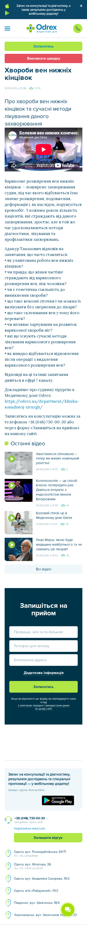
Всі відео (43, 569)
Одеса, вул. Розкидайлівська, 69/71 (40, 853)
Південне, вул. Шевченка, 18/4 (37, 903)
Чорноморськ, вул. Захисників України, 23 (45, 915)
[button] (7, 28)
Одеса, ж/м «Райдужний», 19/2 (36, 891)
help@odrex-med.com (29, 828)
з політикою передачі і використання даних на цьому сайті (43, 707)
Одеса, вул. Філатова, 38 (32, 866)
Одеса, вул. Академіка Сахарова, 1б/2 (42, 879)
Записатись (43, 46)
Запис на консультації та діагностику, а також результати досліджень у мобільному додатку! (43, 10)
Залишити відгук (48, 837)
